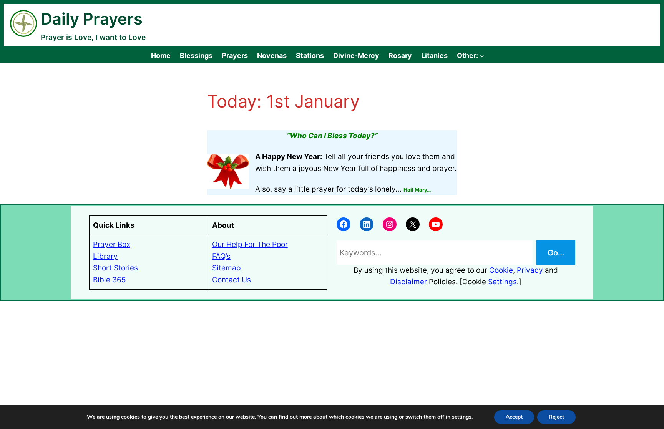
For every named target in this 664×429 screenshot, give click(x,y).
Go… (556, 252)
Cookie (501, 270)
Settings (502, 281)
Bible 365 (109, 279)
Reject (556, 417)
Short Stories (115, 267)
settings (461, 417)
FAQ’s (221, 256)
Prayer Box (111, 244)
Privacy (530, 270)
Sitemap (226, 267)
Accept (514, 417)
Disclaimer (408, 281)
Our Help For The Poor (250, 244)
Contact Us (231, 279)
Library (105, 256)
